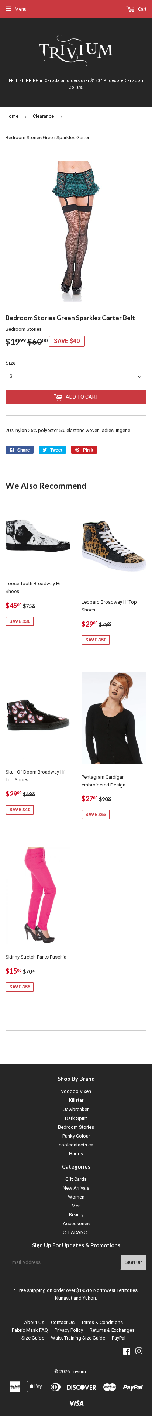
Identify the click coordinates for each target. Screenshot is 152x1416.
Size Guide (32, 1338)
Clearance (43, 116)
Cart (141, 9)
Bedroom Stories (76, 1127)
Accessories (76, 1223)
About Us (34, 1322)
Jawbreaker (76, 1109)
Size (11, 363)
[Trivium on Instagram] (139, 1352)
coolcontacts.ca (76, 1145)
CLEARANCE (76, 1232)
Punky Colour (76, 1136)
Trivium (78, 1371)
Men (76, 1205)
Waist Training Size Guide (78, 1338)
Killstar (76, 1100)
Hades (76, 1153)
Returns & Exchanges (112, 1330)
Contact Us (63, 1322)
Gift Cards (76, 1179)
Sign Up (133, 1262)
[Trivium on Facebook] (127, 1352)
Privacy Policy (69, 1330)
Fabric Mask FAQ (30, 1330)
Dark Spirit (76, 1118)
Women (76, 1197)
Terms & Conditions (102, 1322)
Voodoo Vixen (76, 1091)
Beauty (76, 1214)
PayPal (118, 1338)
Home (12, 116)
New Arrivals (76, 1188)
